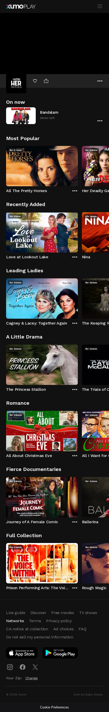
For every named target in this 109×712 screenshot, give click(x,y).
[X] (35, 667)
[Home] (20, 7)
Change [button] (31, 678)
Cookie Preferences (54, 707)
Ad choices (63, 628)
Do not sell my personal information (39, 637)
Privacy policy (59, 620)
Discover (38, 612)
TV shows (88, 612)
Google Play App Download (60, 653)
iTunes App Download (22, 653)
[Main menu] (100, 6)
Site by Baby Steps (88, 694)
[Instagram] (10, 667)
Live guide (15, 612)
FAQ (82, 628)
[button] (54, 115)
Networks (15, 620)
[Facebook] (22, 667)
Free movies (62, 612)
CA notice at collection (27, 628)
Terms (35, 620)
